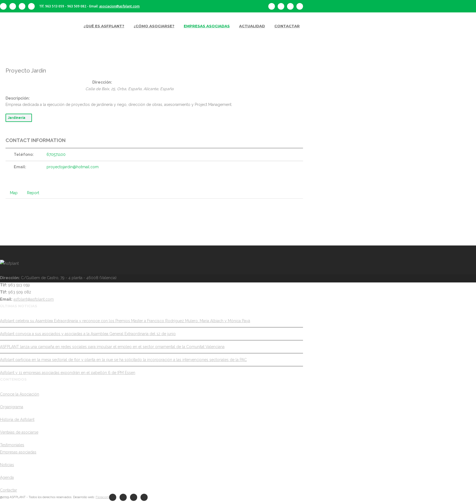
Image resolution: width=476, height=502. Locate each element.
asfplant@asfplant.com (33, 299)
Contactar (287, 26)
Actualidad (252, 26)
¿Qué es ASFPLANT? (103, 26)
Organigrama (11, 407)
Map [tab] (14, 193)
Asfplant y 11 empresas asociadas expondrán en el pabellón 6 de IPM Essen (67, 372)
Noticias (7, 465)
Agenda (7, 477)
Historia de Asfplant (17, 419)
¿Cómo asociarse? (154, 26)
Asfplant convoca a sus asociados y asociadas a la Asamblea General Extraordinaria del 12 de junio (88, 334)
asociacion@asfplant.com (119, 6)
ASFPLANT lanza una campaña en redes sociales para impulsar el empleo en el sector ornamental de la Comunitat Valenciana (112, 347)
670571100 (56, 154)
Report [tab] (33, 193)
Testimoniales (12, 445)
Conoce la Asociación (19, 394)
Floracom (102, 497)
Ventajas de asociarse (19, 432)
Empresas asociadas (207, 26)
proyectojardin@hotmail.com (73, 167)
